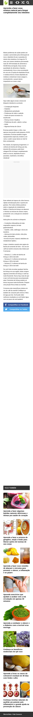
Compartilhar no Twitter (18, 309)
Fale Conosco (17, 714)
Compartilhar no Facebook (18, 305)
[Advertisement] (16, 32)
